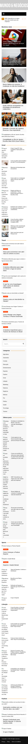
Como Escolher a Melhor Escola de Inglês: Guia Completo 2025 (17, 221)
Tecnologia (6, 408)
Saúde (4, 404)
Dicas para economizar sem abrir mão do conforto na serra (17, 509)
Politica (5, 401)
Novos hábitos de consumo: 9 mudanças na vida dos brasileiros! (17, 493)
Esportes (5, 371)
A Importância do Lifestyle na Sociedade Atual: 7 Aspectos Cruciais (18, 670)
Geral (4, 377)
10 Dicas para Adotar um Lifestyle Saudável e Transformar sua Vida (17, 686)
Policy (8, 741)
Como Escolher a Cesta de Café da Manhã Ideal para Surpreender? (17, 609)
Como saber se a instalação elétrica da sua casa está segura (18, 179)
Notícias (5, 394)
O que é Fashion (8, 732)
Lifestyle (5, 381)
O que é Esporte (15, 597)
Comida (5, 361)
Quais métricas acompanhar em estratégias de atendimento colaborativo (13, 107)
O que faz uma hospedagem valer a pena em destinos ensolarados (12, 285)
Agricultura (6, 354)
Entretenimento (7, 367)
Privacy (3, 741)
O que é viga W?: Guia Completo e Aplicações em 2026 (17, 150)
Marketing (6, 38)
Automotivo (6, 357)
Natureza (5, 388)
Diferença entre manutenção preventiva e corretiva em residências (18, 227)
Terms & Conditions (16, 741)
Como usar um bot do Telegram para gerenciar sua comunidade (17, 523)
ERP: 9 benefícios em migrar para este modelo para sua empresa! (12, 20)
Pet (4, 398)
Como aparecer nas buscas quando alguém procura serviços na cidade (13, 43)
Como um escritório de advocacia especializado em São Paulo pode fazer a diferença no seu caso (14, 62)
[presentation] (23, 19)
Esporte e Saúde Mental (11, 565)
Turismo (5, 249)
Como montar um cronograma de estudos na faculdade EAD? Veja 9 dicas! (18, 625)
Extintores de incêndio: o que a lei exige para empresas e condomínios (18, 208)
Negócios (12, 38)
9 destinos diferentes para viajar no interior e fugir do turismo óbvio (13, 268)
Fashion (5, 374)
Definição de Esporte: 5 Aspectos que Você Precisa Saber (18, 587)
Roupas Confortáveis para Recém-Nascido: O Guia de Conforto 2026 (12, 721)
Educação (5, 364)
